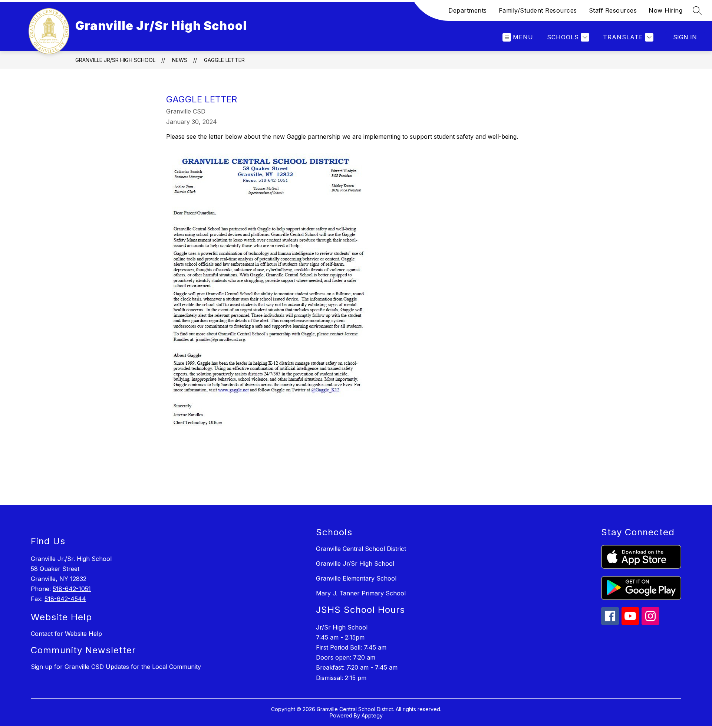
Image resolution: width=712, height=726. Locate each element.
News (179, 60)
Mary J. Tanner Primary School (361, 593)
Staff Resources (613, 10)
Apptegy (372, 715)
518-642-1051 (72, 588)
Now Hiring (665, 10)
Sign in (685, 37)
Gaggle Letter (224, 60)
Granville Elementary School (356, 578)
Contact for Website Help (66, 633)
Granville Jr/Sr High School (115, 60)
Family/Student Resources (538, 10)
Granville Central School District (361, 548)
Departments (467, 10)
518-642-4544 (65, 598)
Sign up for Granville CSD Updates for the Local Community (116, 666)
